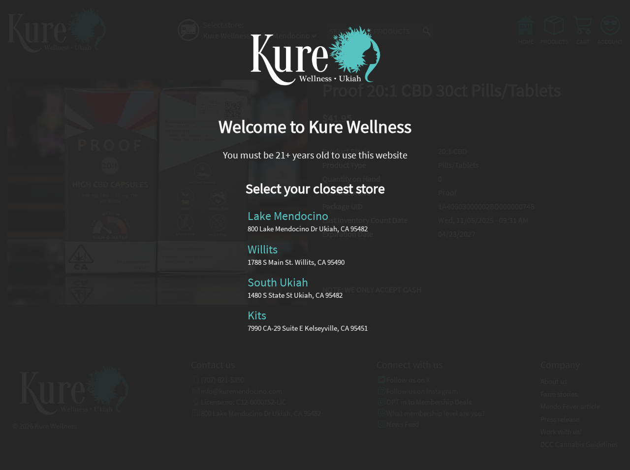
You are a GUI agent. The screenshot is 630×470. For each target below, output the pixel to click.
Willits (263, 248)
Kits (257, 315)
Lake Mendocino (288, 215)
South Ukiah (278, 282)
